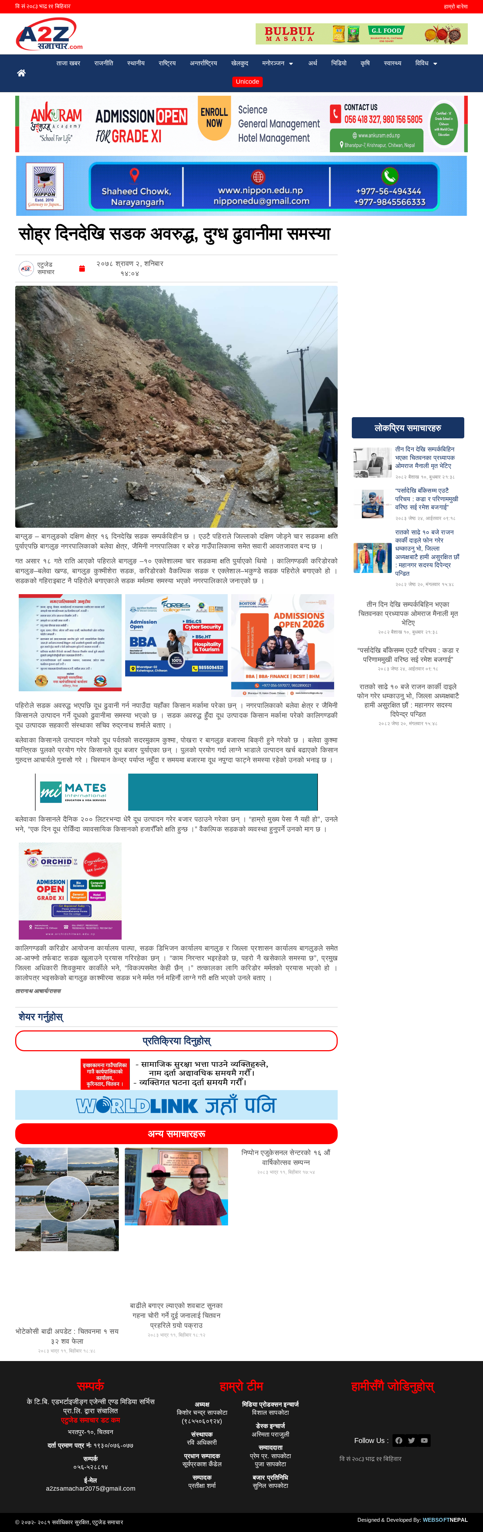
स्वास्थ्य (392, 63)
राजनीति (103, 63)
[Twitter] (411, 1440)
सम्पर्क (90, 1386)
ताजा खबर (68, 63)
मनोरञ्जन (273, 63)
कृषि (365, 63)
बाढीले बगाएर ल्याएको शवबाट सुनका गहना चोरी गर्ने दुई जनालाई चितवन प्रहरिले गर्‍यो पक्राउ (176, 1315)
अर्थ (312, 63)
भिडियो (339, 63)
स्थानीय (136, 63)
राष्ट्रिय (167, 63)
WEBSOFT (445, 1520)
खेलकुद (239, 63)
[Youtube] (424, 1440)
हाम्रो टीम (241, 1386)
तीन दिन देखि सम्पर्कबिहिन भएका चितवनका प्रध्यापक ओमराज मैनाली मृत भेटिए (408, 614)
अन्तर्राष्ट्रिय (203, 63)
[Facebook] (398, 1440)
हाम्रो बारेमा (456, 7)
